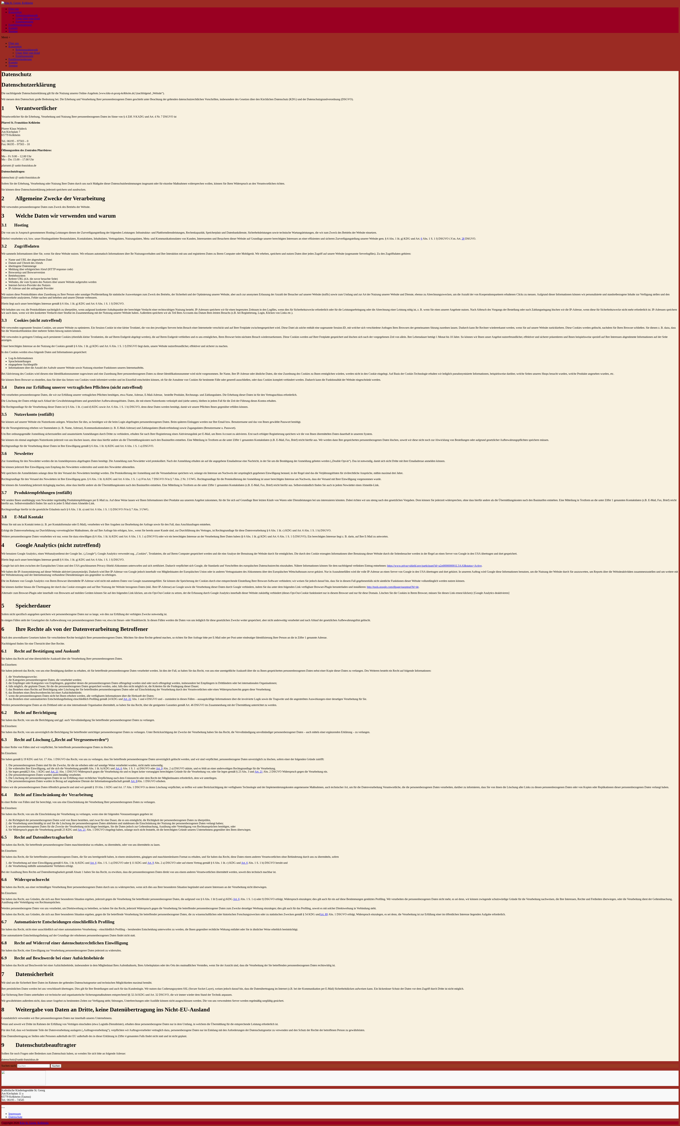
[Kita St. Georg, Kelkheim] (17, 2)
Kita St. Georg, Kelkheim (34, 1122)
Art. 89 (324, 914)
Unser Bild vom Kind (28, 18)
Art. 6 (118, 768)
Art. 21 (54, 771)
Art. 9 (159, 768)
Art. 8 (134, 781)
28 (463, 238)
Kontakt (13, 28)
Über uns (13, 8)
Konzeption (15, 12)
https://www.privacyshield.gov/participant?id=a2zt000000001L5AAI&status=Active (434, 565)
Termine (13, 31)
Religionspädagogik (27, 15)
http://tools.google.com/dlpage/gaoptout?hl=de (393, 586)
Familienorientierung (20, 24)
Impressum (14, 1113)
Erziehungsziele (24, 21)
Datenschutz (15, 1116)
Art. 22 (127, 698)
